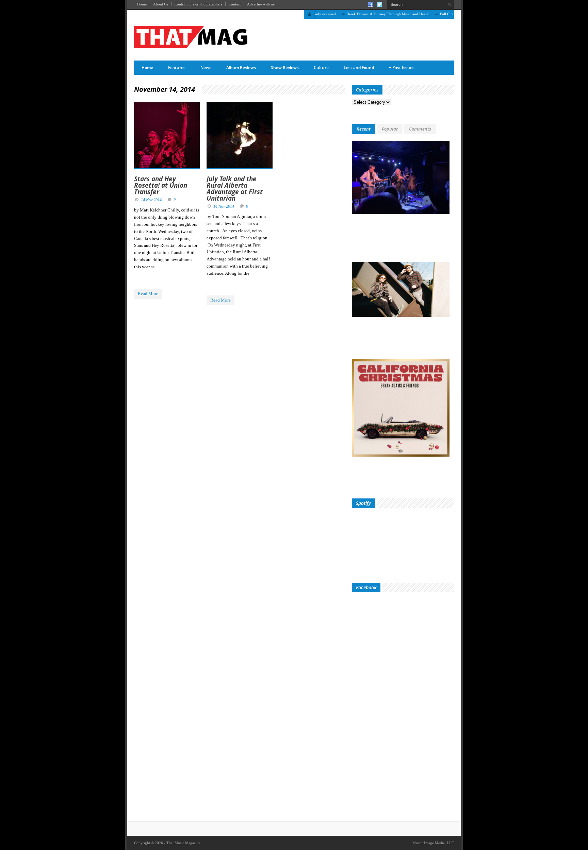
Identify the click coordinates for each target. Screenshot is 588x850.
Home (142, 4)
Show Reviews (285, 67)
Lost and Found (359, 67)
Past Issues (401, 67)
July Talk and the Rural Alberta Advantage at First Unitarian (235, 188)
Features (176, 67)
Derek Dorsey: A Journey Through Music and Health (373, 14)
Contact (235, 4)
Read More (148, 293)
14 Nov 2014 (151, 200)
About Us (160, 4)
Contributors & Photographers (198, 4)
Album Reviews (241, 67)
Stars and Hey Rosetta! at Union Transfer (160, 185)
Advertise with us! (261, 4)
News (205, 67)
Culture (321, 67)
